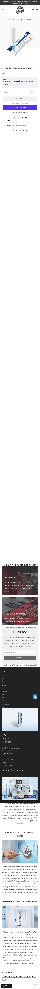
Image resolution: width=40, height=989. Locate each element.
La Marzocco (6, 704)
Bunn (3, 679)
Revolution (5, 723)
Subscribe (19, 658)
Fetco (3, 694)
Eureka (4, 688)
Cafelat (4, 682)
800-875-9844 (7, 742)
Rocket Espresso (7, 726)
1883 (3, 675)
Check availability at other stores (16, 125)
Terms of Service (32, 801)
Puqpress (5, 717)
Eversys (4, 691)
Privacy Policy (23, 801)
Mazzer (4, 713)
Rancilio (4, 720)
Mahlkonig (5, 710)
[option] (20, 41)
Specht (4, 729)
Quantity (6, 93)
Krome (4, 701)
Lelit (3, 707)
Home (9, 19)
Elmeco (4, 685)
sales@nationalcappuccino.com (12, 739)
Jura (3, 74)
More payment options (20, 112)
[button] (22, 61)
